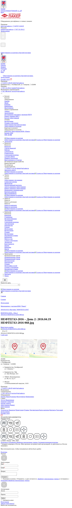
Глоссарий (59, 410)
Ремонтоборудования (8, 406)
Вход (2, 12)
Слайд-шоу (4, 335)
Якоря (8, 396)
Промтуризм (19, 410)
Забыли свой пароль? (7, 503)
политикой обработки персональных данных (15, 480)
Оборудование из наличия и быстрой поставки (18, 76)
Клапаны (13, 396)
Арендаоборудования (6, 404)
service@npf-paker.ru (18, 91)
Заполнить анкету (10, 170)
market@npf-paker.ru (7, 29)
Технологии (4, 410)
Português (14, 10)
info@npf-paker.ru (6, 26)
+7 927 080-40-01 (6, 91)
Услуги (3, 400)
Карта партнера (44, 410)
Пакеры (3, 396)
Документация (34, 410)
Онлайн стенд (5, 79)
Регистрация (5, 502)
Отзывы (26, 410)
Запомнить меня (8, 500)
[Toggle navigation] (1, 93)
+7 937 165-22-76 (6, 393)
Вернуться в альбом (7, 327)
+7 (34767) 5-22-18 (10, 168)
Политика (4, 452)
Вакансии (12, 410)
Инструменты (20, 396)
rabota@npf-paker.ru (23, 168)
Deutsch (8, 10)
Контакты (53, 410)
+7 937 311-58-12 (19, 29)
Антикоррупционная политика (48, 442)
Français (3, 10)
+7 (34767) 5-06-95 (18, 26)
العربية (20, 10)
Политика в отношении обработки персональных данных (19, 442)
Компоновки (30, 396)
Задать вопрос (5, 31)
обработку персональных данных (48, 479)
